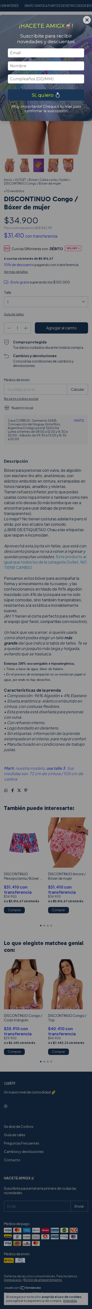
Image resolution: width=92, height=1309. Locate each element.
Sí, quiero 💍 (46, 95)
